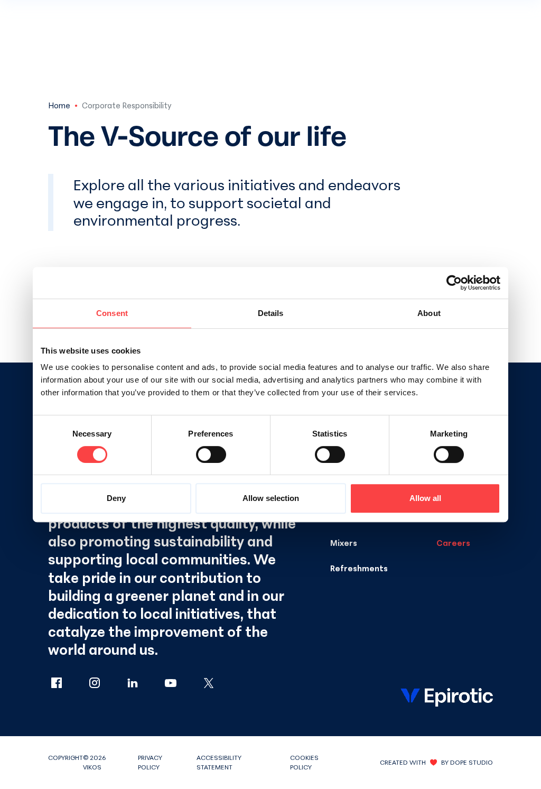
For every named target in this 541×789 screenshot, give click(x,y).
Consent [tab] (112, 313)
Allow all (425, 498)
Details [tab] (271, 313)
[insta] (105, 683)
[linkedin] (143, 683)
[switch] (211, 454)
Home (59, 105)
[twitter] (208, 683)
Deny (116, 498)
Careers (453, 542)
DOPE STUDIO (471, 762)
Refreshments (359, 568)
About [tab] (429, 313)
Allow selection (270, 498)
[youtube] (181, 683)
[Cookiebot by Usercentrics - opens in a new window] (454, 283)
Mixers (343, 542)
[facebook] (67, 683)
